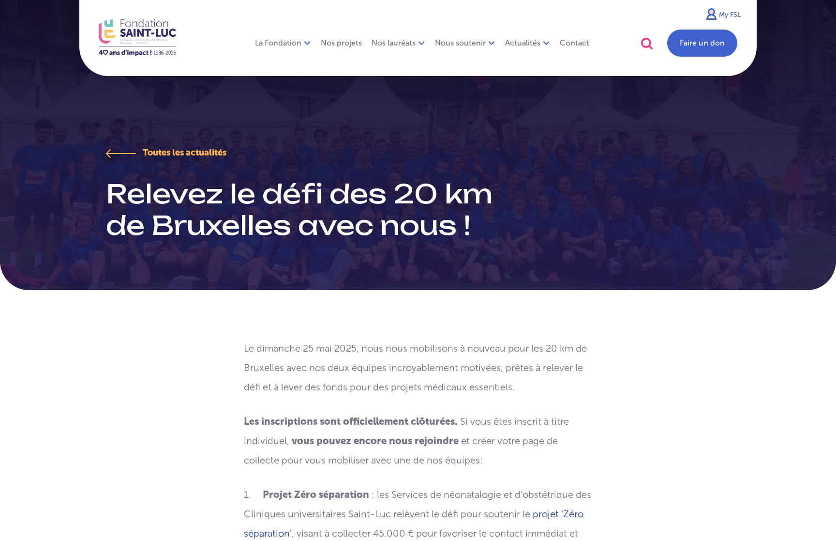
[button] (647, 43)
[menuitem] (341, 43)
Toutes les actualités (183, 152)
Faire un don (702, 42)
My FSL (730, 15)
